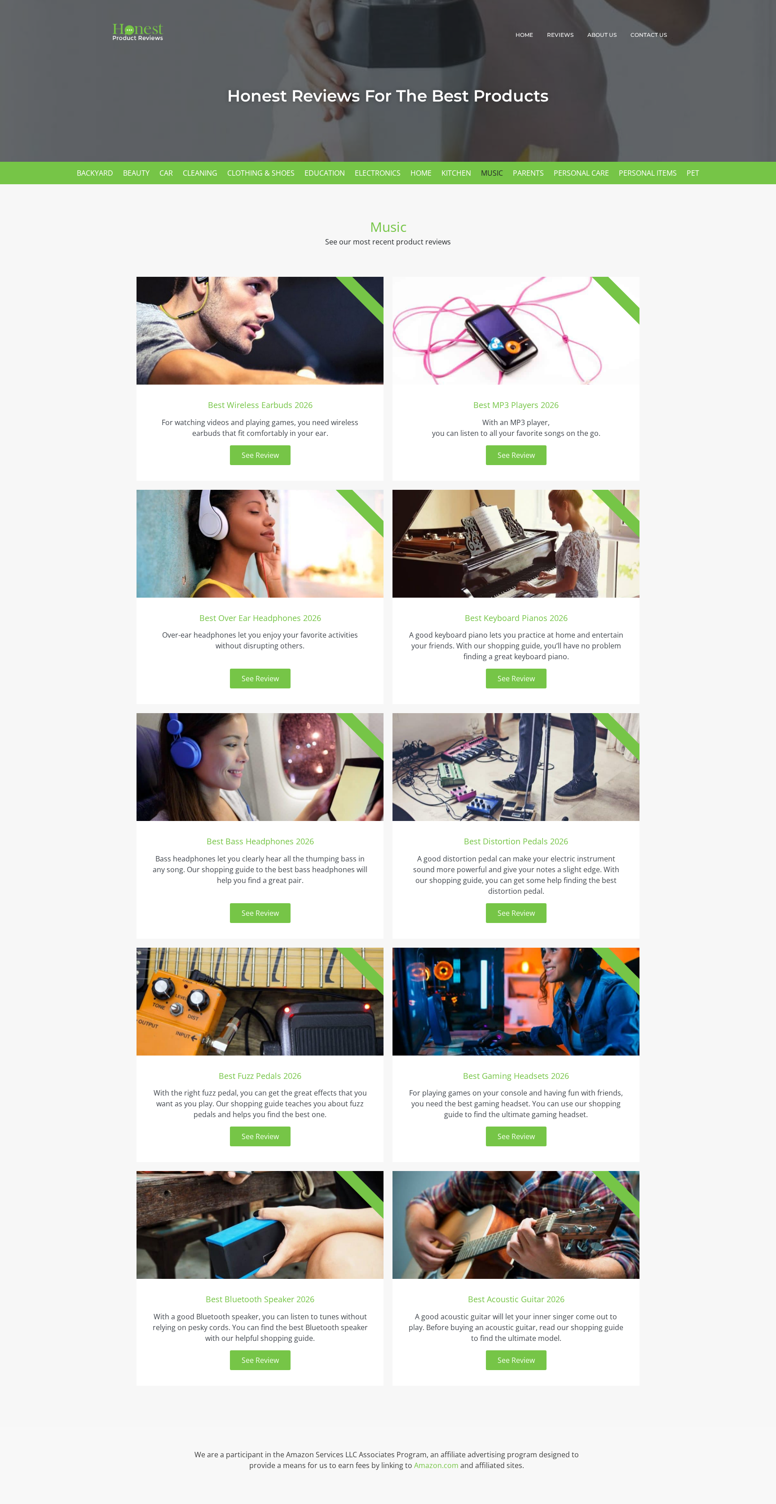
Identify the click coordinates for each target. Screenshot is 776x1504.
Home (524, 34)
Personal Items (648, 173)
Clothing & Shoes (261, 173)
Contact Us (648, 34)
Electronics (378, 173)
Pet (693, 173)
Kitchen (456, 173)
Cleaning (200, 173)
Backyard (95, 173)
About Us (602, 34)
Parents (528, 173)
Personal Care (581, 173)
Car (166, 173)
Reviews (560, 34)
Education (324, 173)
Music (492, 173)
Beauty (136, 173)
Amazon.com (436, 1465)
